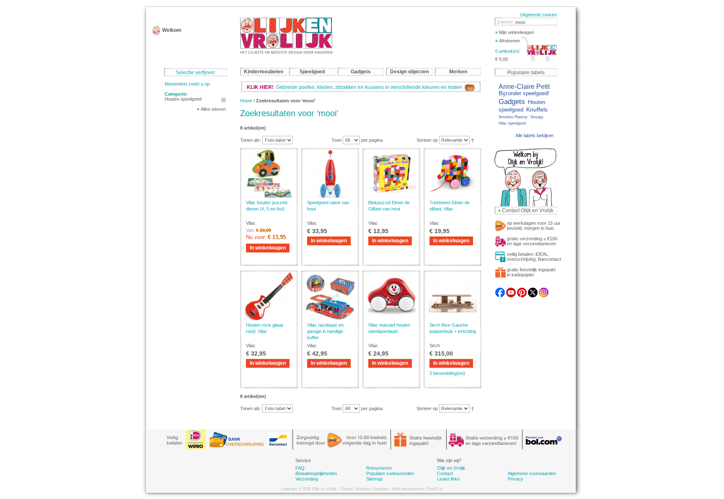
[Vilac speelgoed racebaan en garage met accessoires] (330, 296)
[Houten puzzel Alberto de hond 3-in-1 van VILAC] (269, 174)
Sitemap (374, 478)
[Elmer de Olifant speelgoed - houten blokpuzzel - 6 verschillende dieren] (391, 174)
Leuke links (448, 478)
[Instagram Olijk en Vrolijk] (543, 290)
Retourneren (379, 467)
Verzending (306, 478)
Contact (445, 473)
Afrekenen (507, 40)
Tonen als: (250, 140)
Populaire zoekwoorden (390, 473)
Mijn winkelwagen (514, 32)
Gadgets (512, 101)
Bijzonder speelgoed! (524, 93)
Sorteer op (427, 140)
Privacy (515, 478)
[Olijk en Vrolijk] (286, 36)
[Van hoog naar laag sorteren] (472, 140)
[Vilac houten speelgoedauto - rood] (391, 296)
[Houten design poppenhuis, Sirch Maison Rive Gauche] (452, 296)
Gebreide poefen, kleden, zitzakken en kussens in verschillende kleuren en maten (356, 87)
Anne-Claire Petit (524, 86)
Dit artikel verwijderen (223, 100)
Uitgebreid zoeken (538, 14)
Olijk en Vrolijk (451, 467)
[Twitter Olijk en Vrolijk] (533, 290)
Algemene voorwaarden (532, 473)
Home (246, 100)
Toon (336, 140)
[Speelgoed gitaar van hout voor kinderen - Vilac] (269, 296)
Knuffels (537, 110)
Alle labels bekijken (534, 135)
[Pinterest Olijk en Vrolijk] (522, 290)
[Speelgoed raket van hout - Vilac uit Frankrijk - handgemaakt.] (330, 174)
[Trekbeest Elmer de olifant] (452, 174)
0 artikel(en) (507, 51)
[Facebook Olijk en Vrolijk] (500, 290)
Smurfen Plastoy (513, 117)
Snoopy (536, 117)
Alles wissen (213, 109)
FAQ (300, 467)
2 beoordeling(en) (447, 373)
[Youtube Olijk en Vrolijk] (511, 290)
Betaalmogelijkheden (316, 473)
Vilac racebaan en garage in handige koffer (325, 331)
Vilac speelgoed (512, 123)
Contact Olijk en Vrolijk (527, 210)
